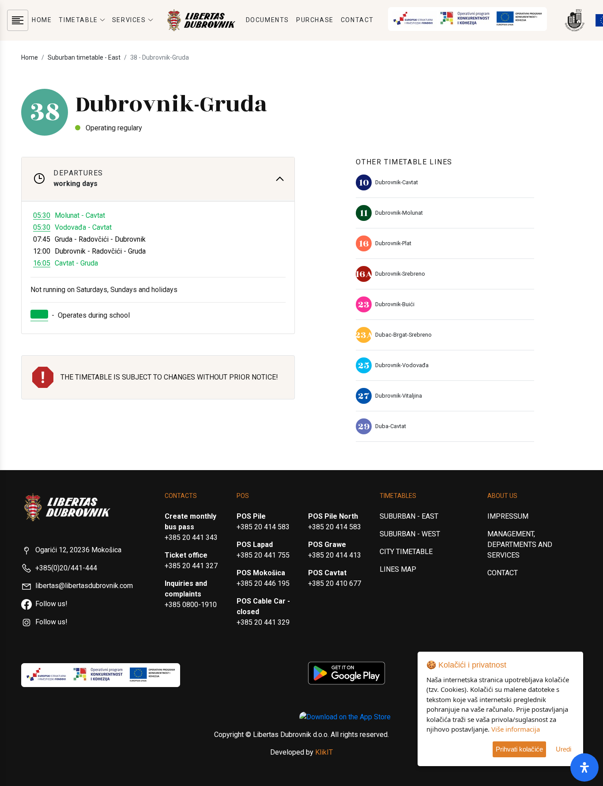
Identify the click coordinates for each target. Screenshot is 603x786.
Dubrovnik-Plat (393, 243)
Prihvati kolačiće (519, 749)
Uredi (563, 749)
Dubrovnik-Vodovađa (402, 365)
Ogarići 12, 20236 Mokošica (78, 550)
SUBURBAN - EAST (409, 516)
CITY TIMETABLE (406, 551)
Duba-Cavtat (390, 426)
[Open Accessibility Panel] (584, 767)
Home (29, 57)
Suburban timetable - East (84, 57)
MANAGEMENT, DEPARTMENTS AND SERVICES (519, 544)
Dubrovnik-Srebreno (400, 273)
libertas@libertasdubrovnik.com (84, 585)
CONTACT (357, 19)
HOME (42, 19)
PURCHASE (315, 19)
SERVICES (129, 19)
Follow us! (51, 604)
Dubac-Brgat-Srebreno (403, 334)
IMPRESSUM (507, 516)
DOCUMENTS (267, 19)
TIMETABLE (78, 19)
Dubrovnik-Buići (395, 304)
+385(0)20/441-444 (66, 568)
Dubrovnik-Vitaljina (398, 395)
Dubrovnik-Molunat (399, 212)
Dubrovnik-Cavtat (396, 182)
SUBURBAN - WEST (410, 534)
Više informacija (515, 729)
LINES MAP (398, 569)
